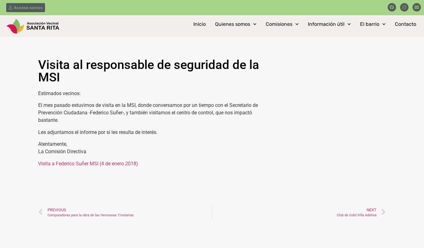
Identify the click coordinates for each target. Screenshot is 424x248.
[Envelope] (417, 7)
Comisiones (279, 24)
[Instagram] (404, 7)
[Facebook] (392, 7)
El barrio (369, 24)
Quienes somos (232, 24)
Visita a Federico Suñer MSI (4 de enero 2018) (88, 164)
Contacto (405, 24)
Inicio (199, 24)
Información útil (326, 24)
